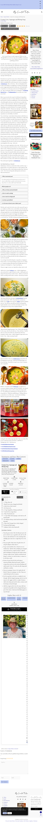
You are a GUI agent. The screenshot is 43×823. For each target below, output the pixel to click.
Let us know (13, 610)
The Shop (32, 89)
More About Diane (36, 66)
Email (5, 799)
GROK (12, 460)
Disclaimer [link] (35, 821)
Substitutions (11, 598)
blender (18, 301)
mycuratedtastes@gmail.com (36, 68)
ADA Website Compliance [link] (28, 821)
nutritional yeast (4, 83)
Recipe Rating (3, 758)
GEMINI (18, 458)
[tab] (14, 176)
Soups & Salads (6, 16)
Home (2, 16)
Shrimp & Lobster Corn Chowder (7, 444)
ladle (8, 301)
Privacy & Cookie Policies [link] (10, 821)
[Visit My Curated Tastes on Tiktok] (40, 8)
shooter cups (15, 386)
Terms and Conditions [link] (19, 821)
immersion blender (19, 298)
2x (4, 499)
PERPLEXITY (6, 460)
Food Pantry (33, 94)
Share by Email (15, 492)
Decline (9, 813)
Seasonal (33, 97)
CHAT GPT (5, 458)
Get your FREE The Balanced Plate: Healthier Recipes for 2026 (11, 4)
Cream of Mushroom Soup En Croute (8, 446)
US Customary (20, 497)
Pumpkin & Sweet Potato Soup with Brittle (9, 448)
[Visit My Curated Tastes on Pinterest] (40, 3)
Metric (25, 497)
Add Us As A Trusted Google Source (10, 28)
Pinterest (5, 804)
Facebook (5, 805)
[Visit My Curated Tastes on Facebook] (40, 6)
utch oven (12, 270)
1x (2, 499)
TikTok (5, 807)
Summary (25, 598)
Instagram (6, 802)
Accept (4, 813)
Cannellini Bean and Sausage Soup (7, 450)
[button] (41, 12)
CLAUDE (12, 458)
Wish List (33, 96)
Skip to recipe (4, 25)
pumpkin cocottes (16, 358)
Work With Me (7, 800)
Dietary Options (3, 598)
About (5, 797)
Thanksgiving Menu (12, 92)
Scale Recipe (19, 598)
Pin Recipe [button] (23, 492)
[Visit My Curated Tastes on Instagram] (40, 1)
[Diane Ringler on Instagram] (26, 738)
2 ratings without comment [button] (12, 748)
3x (6, 499)
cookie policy (4, 810)
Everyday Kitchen (34, 91)
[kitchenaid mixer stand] (35, 81)
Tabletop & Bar (34, 92)
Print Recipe (13, 25)
